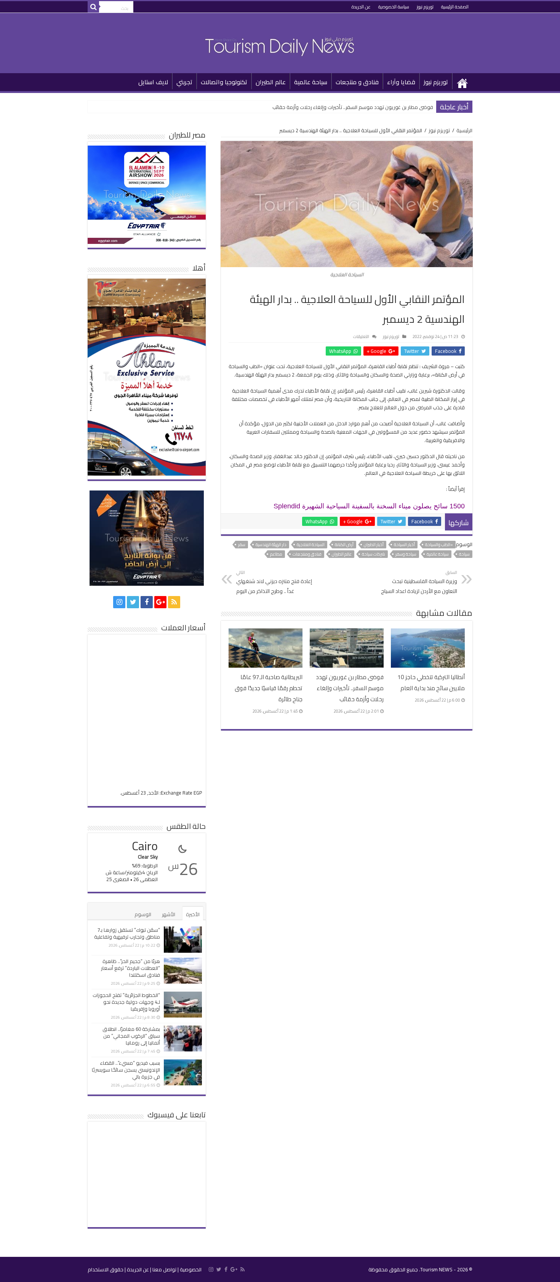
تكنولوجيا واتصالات (224, 82)
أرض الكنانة (344, 544)
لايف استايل (153, 82)
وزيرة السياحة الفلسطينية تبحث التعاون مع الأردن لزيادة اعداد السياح (419, 582)
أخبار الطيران (374, 544)
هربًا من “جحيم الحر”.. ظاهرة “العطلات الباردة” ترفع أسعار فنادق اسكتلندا (130, 968)
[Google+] (160, 602)
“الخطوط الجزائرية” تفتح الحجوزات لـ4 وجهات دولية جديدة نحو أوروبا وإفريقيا (126, 1001)
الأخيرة (193, 914)
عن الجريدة (361, 6)
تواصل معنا (164, 1269)
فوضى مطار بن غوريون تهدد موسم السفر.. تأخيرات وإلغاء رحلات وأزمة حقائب (352, 107)
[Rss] (174, 602)
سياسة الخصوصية (393, 6)
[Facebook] (147, 602)
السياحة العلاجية (311, 544)
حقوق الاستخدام (105, 1269)
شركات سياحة (373, 554)
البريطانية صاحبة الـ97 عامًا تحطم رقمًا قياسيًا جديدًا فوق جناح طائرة (268, 688)
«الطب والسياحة (439, 544)
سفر (241, 544)
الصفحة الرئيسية (455, 6)
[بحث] (93, 7)
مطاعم (276, 554)
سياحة (464, 554)
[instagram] (119, 602)
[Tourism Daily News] (280, 41)
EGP (198, 792)
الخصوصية (191, 1269)
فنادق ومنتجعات (307, 554)
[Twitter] (133, 602)
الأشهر (168, 914)
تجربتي (184, 82)
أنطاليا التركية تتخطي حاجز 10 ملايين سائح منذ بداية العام (431, 682)
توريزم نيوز (425, 6)
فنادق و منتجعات (357, 82)
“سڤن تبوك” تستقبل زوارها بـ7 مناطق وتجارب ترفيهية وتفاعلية (127, 933)
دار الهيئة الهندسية (271, 544)
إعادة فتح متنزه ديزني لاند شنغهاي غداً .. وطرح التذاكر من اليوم (274, 582)
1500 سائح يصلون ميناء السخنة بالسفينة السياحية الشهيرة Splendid (369, 506)
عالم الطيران (271, 82)
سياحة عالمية (310, 82)
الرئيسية (462, 81)
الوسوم (142, 914)
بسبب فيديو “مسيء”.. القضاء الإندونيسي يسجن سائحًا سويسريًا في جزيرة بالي (126, 1069)
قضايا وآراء (401, 82)
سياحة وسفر (405, 554)
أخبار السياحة (404, 544)
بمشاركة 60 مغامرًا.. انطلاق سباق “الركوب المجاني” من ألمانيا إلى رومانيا (131, 1035)
